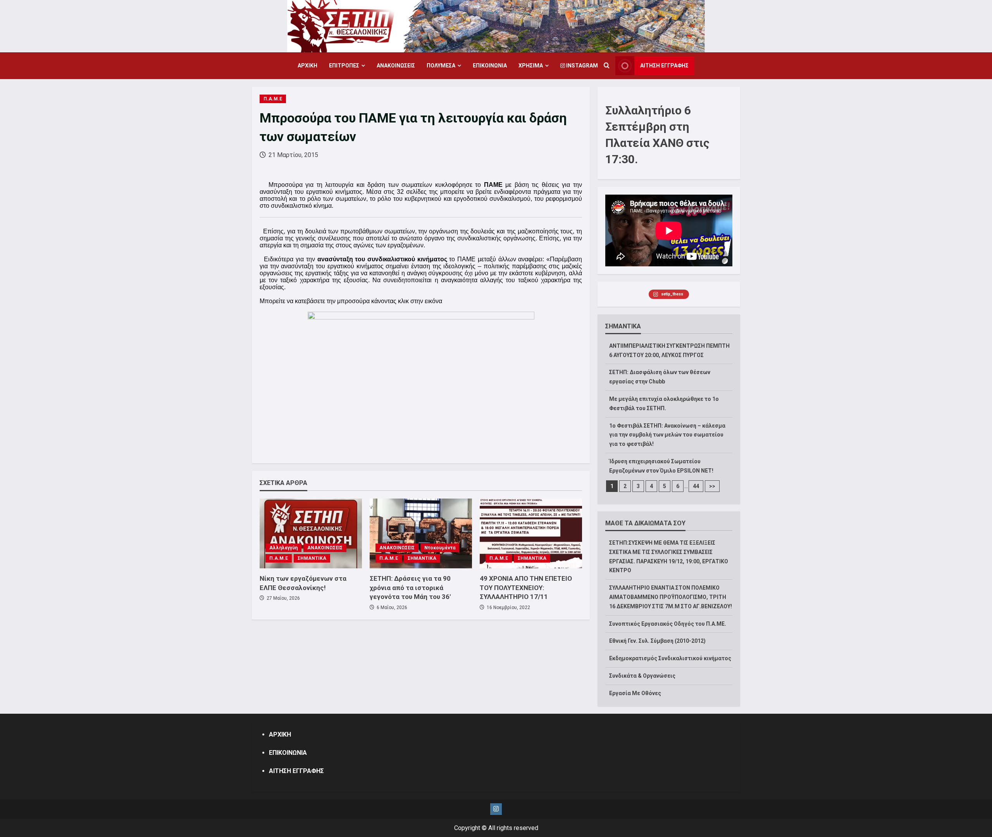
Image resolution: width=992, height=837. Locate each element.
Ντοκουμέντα (439, 548)
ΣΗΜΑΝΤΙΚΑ (312, 558)
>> (712, 486)
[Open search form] (607, 66)
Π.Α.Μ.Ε (273, 99)
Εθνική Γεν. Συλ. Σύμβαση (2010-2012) (657, 641)
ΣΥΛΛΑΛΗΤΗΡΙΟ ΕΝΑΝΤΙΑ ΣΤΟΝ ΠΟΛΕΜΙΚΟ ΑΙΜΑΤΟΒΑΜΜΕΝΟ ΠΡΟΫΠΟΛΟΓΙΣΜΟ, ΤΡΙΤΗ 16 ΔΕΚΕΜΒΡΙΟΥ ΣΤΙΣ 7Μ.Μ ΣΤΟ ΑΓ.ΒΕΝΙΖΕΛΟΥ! (670, 597)
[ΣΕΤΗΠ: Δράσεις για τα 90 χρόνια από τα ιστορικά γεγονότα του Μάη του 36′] (421, 533)
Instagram (581, 65)
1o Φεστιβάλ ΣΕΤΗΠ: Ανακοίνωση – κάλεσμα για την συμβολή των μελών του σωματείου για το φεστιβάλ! (667, 435)
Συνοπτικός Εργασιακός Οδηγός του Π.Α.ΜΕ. (667, 624)
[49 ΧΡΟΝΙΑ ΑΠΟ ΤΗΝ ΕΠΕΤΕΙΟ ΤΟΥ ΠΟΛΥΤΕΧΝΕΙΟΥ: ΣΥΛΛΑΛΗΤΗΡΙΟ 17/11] (531, 533)
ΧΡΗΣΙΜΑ (530, 65)
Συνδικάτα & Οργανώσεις (642, 676)
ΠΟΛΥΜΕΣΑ (441, 65)
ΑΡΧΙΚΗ (307, 65)
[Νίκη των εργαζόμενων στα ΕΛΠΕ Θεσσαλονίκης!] (311, 533)
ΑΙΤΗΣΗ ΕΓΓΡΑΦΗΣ (664, 65)
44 (696, 486)
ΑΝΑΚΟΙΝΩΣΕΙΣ (396, 65)
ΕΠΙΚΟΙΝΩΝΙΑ (490, 65)
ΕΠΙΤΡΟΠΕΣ (344, 65)
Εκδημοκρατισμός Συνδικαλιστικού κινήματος (670, 658)
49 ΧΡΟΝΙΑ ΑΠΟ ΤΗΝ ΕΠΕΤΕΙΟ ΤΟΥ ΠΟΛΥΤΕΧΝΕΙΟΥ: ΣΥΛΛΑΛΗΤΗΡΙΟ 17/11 (526, 588)
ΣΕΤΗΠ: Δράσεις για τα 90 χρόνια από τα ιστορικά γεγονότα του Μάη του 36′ (410, 588)
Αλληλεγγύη (283, 548)
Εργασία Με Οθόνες (635, 693)
